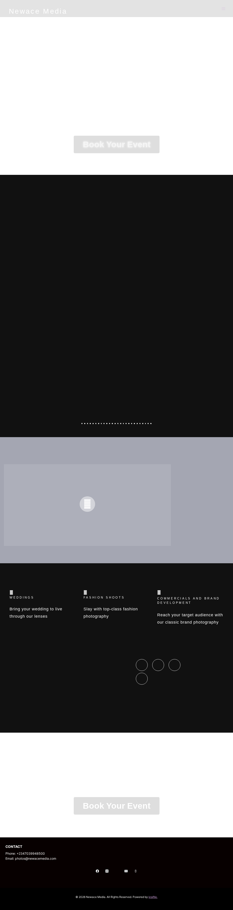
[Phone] (135, 871)
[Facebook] (97, 871)
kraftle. (153, 897)
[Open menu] (223, 8)
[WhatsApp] (116, 871)
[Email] (126, 871)
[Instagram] (107, 871)
